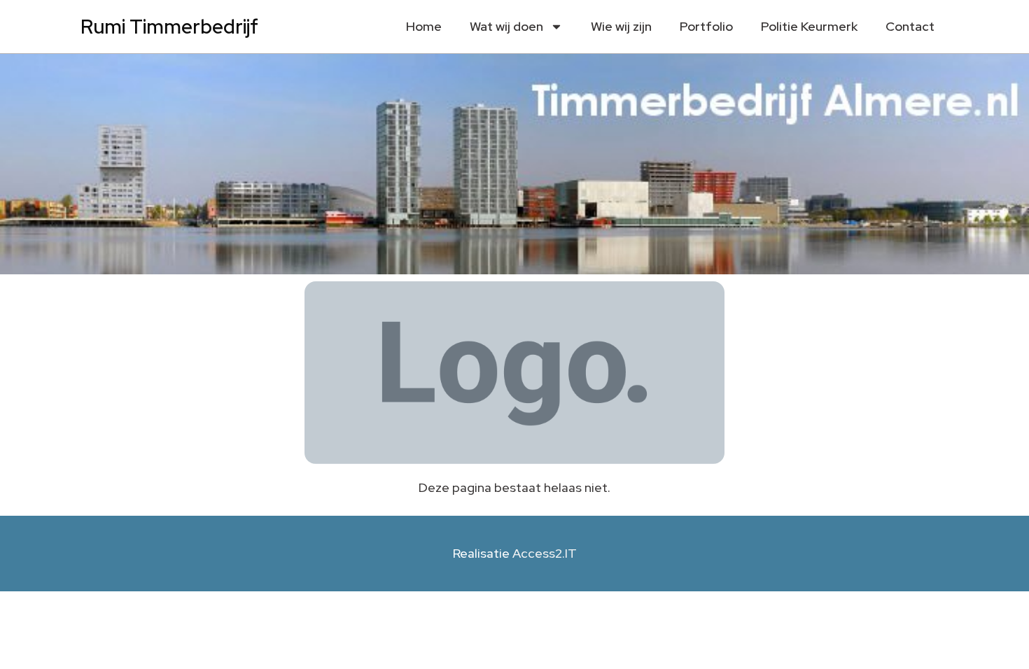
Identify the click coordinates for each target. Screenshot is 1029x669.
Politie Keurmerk (809, 26)
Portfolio (706, 26)
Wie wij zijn (621, 26)
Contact (910, 26)
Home (424, 26)
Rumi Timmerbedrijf (169, 26)
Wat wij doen (506, 26)
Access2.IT (544, 553)
